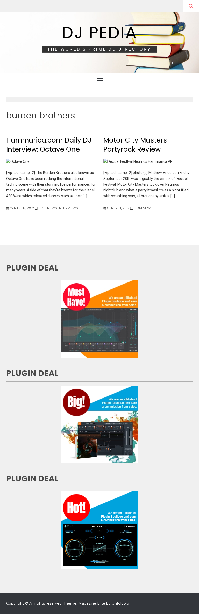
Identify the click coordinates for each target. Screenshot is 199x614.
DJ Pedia (99, 32)
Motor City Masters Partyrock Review (135, 145)
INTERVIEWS (68, 208)
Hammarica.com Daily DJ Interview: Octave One (48, 145)
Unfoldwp (120, 603)
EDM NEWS (48, 208)
